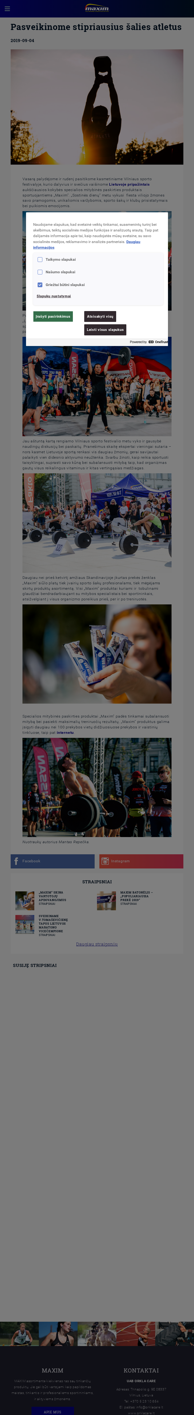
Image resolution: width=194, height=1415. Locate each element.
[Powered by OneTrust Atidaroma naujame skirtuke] (148, 343)
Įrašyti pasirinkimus (53, 316)
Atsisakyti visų (100, 316)
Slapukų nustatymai (54, 296)
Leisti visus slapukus (105, 330)
